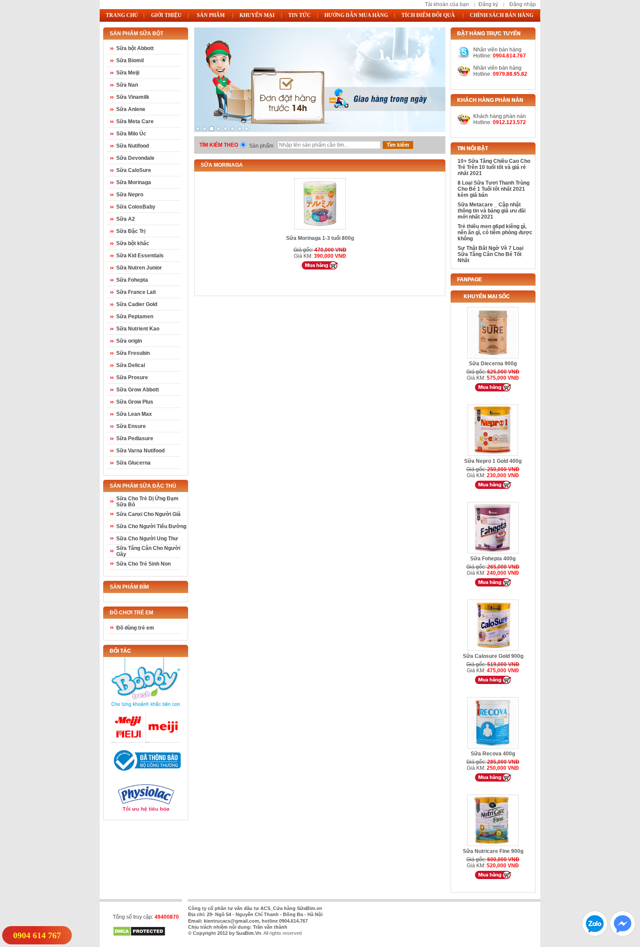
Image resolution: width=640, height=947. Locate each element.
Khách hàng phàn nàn (499, 116)
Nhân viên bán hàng (497, 68)
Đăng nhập (522, 4)
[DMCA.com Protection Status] (139, 935)
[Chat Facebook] (623, 934)
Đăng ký (488, 4)
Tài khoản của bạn (447, 4)
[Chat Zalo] (595, 934)
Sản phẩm (261, 146)
